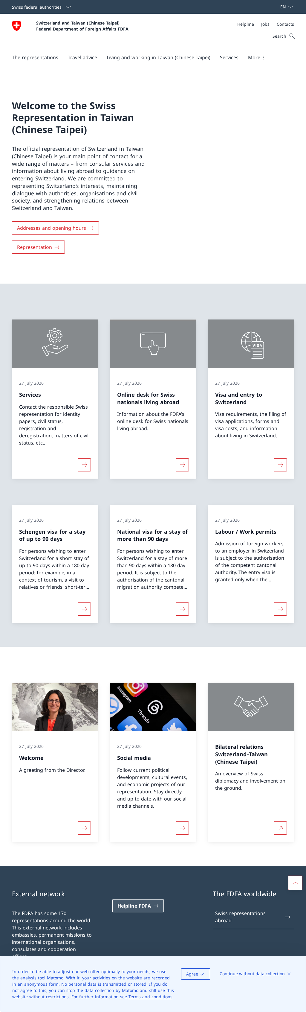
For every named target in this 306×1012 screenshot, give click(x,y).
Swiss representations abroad (240, 917)
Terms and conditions (150, 996)
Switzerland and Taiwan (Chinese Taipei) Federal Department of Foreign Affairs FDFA (82, 25)
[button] (35, 57)
